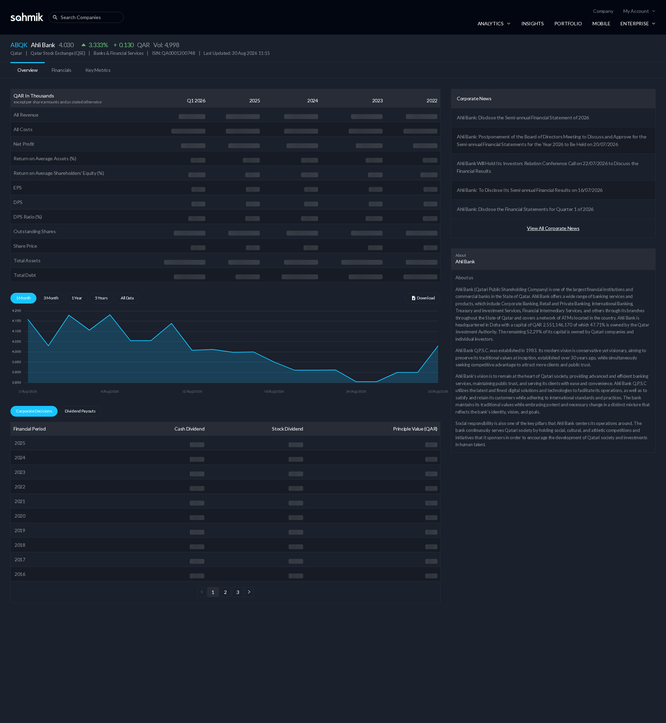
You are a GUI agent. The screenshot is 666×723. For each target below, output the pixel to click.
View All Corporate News (553, 228)
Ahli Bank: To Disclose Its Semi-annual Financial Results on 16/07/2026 (530, 190)
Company (603, 11)
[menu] (569, 11)
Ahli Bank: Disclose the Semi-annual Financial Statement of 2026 (523, 117)
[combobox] (88, 17)
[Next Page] (249, 592)
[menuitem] (603, 11)
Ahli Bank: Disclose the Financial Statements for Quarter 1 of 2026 (525, 209)
